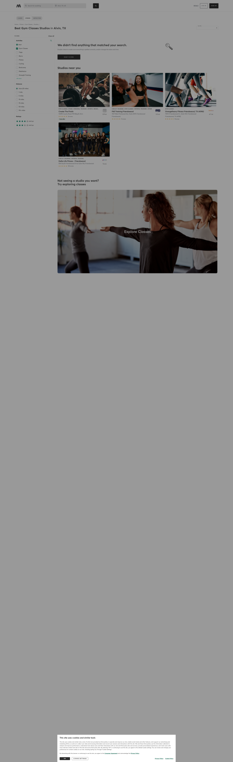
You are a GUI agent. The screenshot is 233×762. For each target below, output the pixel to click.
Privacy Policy (135, 753)
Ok (65, 758)
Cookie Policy (169, 758)
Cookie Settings (80, 758)
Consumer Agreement (111, 753)
